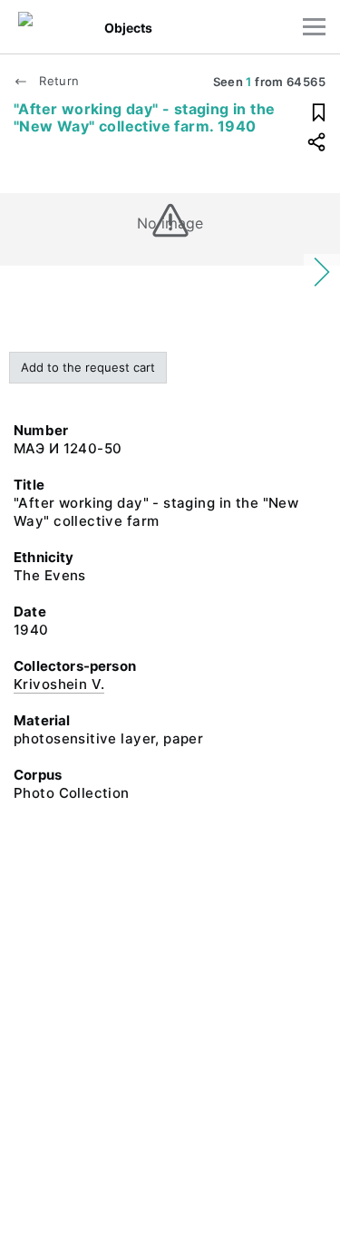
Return (57, 80)
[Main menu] (314, 26)
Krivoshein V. (59, 684)
